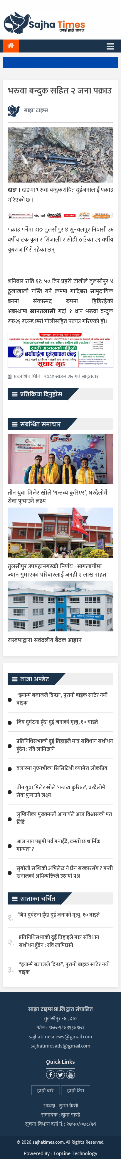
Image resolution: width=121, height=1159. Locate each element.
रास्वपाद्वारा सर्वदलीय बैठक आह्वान (45, 640)
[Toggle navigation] (110, 46)
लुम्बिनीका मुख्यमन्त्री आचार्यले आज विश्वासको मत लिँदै (64, 818)
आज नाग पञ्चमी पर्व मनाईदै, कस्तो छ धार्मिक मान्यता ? (58, 845)
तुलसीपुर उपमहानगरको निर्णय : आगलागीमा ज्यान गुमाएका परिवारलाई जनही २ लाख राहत (57, 571)
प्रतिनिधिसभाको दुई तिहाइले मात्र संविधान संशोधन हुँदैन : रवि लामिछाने (64, 745)
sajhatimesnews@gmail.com (60, 1036)
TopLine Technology (75, 1153)
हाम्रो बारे (45, 1090)
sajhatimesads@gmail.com (60, 1046)
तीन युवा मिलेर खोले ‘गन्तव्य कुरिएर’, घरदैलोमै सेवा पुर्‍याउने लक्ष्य (57, 497)
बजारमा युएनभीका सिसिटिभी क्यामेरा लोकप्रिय (61, 768)
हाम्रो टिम (75, 1090)
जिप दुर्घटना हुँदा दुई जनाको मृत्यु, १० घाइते (57, 722)
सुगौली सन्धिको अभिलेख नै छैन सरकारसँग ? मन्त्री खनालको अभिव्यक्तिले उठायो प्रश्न (64, 872)
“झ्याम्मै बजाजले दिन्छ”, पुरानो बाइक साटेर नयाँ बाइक (61, 699)
